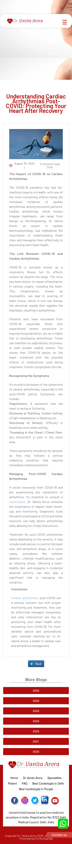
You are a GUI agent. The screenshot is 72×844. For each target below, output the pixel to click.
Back (37, 664)
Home (14, 778)
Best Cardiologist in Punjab (36, 789)
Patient (12, 783)
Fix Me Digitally (44, 838)
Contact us (59, 835)
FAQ (24, 783)
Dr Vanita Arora (32, 778)
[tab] (36, 690)
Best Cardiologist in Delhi (48, 783)
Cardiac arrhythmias (24, 598)
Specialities (54, 778)
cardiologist (17, 502)
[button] (36, 690)
